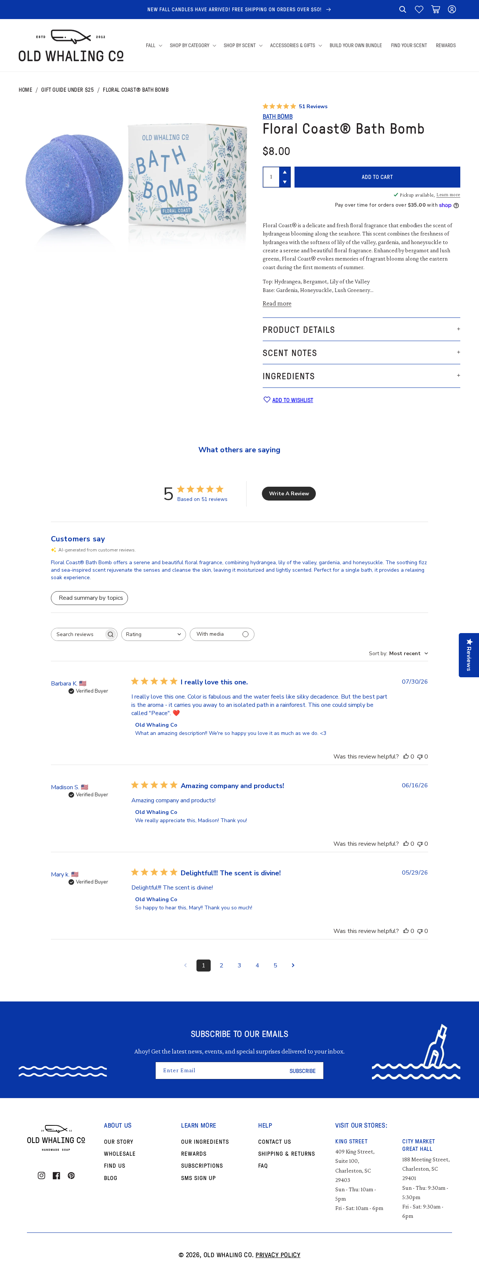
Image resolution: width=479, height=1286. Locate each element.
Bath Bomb (278, 116)
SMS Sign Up (198, 1178)
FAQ (263, 1165)
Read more (277, 303)
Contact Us (274, 1141)
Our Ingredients (205, 1141)
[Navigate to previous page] (186, 966)
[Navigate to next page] (293, 966)
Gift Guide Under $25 (67, 90)
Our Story (118, 1141)
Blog (111, 1178)
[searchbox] (77, 634)
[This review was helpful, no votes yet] (406, 757)
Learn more (448, 194)
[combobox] (153, 634)
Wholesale (120, 1153)
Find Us (114, 1165)
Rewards (194, 1153)
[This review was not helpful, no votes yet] (419, 757)
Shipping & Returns (286, 1153)
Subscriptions (202, 1165)
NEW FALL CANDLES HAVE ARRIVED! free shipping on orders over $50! (235, 9)
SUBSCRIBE (303, 1071)
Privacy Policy (278, 1254)
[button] (402, 9)
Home (25, 90)
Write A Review (289, 493)
